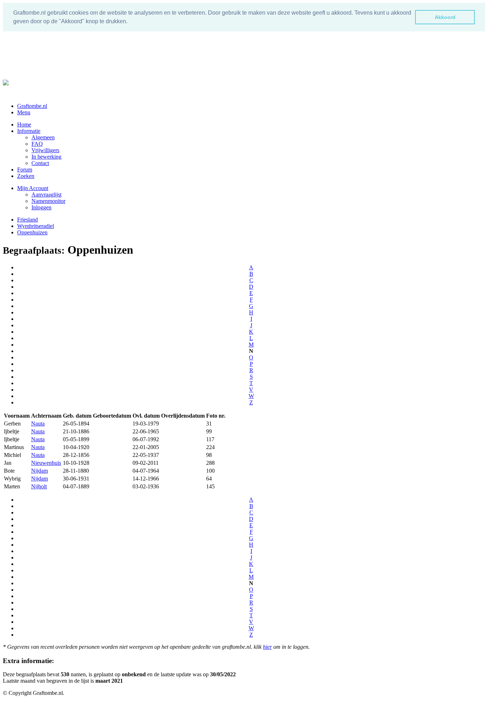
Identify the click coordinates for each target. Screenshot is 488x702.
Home (24, 124)
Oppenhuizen (32, 232)
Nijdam (39, 471)
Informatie (28, 131)
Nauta (38, 423)
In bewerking (46, 157)
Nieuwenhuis (46, 463)
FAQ (37, 144)
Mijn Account (32, 188)
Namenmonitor (48, 201)
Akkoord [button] (445, 17)
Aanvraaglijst (46, 194)
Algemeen (43, 137)
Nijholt (39, 486)
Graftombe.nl (32, 106)
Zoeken (25, 176)
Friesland (27, 219)
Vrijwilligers (45, 150)
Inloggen (41, 207)
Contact (40, 163)
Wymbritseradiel (35, 226)
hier (267, 647)
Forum (24, 169)
